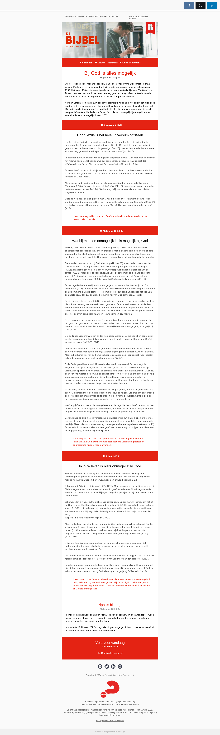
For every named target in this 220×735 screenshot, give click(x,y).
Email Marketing (101, 732)
